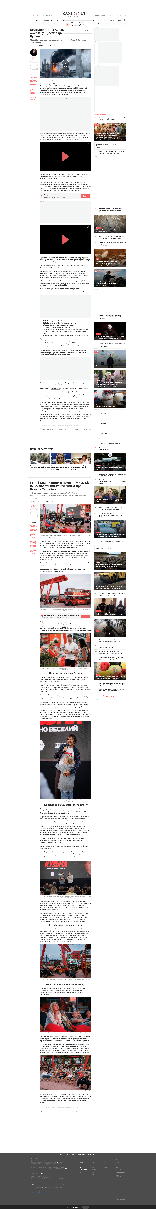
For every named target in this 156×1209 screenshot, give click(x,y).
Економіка (47, 24)
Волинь (71, 20)
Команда (117, 1165)
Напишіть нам (118, 1169)
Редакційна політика (120, 1164)
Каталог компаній (100, 15)
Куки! (79, 1207)
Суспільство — (34, 46)
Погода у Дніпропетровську (113, 443)
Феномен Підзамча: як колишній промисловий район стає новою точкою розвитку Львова (33, 531)
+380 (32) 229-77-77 (39, 1176)
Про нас (117, 1162)
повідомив (56, 271)
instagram (112, 15)
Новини (32, 15)
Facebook (105, 1164)
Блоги (42, 15)
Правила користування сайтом (120, 1173)
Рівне (104, 20)
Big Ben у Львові (76, 551)
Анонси (81, 1167)
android (120, 15)
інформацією (55, 389)
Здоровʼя (109, 24)
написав (51, 267)
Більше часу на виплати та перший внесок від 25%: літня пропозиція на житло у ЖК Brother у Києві (33, 546)
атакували (69, 341)
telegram (115, 15)
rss (125, 15)
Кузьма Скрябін (65, 1111)
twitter (110, 15)
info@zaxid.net (47, 1177)
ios (123, 15)
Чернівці (94, 20)
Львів (37, 20)
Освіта (56, 24)
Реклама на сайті (119, 1171)
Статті (37, 15)
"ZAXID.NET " (56, 1162)
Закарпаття (82, 20)
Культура (100, 24)
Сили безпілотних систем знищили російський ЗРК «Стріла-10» (33, 93)
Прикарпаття (48, 20)
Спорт (92, 24)
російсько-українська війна (48, 429)
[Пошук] (124, 20)
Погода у (102, 413)
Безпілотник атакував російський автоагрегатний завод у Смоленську (33, 81)
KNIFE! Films (56, 826)
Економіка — (34, 501)
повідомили (87, 414)
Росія (66, 429)
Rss (104, 1162)
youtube (117, 15)
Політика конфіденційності (119, 1176)
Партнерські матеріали (47, 1111)
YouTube (105, 1167)
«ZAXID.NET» (40, 1173)
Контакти (117, 1167)
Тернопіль (61, 20)
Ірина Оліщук (34, 58)
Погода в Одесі (102, 443)
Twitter (105, 1165)
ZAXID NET (74, 13)
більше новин (110, 696)
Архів (81, 1172)
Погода (100, 412)
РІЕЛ (57, 1111)
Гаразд (86, 30)
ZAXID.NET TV (49, 15)
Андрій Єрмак (74, 429)
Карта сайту (83, 1175)
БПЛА (60, 429)
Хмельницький (115, 20)
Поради (64, 24)
